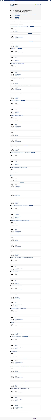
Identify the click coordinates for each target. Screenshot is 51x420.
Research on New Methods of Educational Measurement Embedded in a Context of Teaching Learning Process (20, 205)
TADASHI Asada (16, 72)
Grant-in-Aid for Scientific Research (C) (18, 89)
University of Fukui (16, 371)
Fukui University (16, 356)
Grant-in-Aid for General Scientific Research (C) (19, 362)
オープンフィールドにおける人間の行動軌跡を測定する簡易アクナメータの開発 (17, 336)
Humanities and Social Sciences (29, 14)
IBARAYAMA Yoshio (16, 405)
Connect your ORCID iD (38, 4)
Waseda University (16, 31)
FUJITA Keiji (16, 294)
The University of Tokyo (17, 269)
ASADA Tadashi (16, 139)
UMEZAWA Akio (16, 124)
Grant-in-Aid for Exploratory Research (18, 186)
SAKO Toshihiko (16, 302)
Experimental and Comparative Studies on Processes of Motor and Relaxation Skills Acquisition (18, 308)
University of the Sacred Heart (17, 298)
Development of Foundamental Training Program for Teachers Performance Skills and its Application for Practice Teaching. (20, 388)
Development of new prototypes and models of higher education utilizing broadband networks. (18, 130)
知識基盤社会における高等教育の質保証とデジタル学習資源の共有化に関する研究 (17, 63)
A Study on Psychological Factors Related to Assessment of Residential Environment (17, 235)
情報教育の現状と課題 (12, 322)
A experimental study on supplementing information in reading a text (16, 285)
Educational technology (17, 14)
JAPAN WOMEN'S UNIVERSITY (17, 195)
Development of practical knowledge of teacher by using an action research (17, 115)
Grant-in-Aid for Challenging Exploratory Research (19, 37)
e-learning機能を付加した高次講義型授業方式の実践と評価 (15, 100)
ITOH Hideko (16, 397)
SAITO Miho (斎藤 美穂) (17, 214)
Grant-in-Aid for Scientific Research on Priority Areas (19, 268)
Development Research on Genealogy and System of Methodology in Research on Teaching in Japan (19, 167)
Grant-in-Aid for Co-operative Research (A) (18, 289)
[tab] (15, 22)
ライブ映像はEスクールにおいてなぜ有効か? (14, 48)
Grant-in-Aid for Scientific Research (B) (18, 74)
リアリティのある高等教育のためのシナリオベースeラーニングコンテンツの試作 (17, 78)
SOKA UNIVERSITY (16, 334)
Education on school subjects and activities (18, 333)
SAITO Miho (16, 57)
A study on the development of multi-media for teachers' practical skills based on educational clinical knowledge (20, 220)
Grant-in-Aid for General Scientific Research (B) (18, 347)
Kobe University (16, 180)
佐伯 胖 (15, 266)
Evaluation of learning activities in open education (15, 271)
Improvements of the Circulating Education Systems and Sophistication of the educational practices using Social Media (20, 26)
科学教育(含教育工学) (25, 14)
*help (40, 4)
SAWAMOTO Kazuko (16, 87)
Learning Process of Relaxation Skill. (14, 351)
